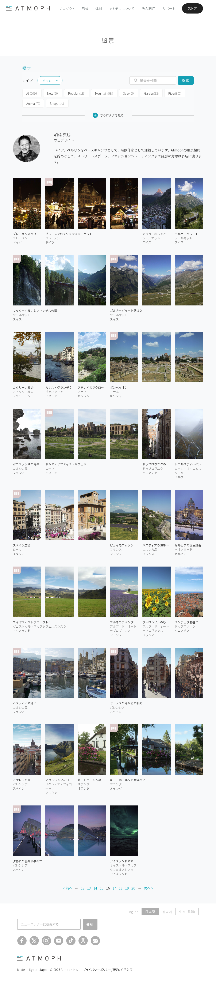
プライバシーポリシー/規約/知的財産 (108, 969)
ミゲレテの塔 (22, 780)
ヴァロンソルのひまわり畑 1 (156, 622)
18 (121, 888)
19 (127, 888)
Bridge (57, 103)
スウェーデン (22, 396)
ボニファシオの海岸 (26, 464)
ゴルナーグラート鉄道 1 (189, 234)
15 (102, 888)
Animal (33, 103)
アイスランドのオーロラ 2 (124, 861)
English (132, 911)
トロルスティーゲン (188, 464)
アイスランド (21, 630)
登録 (90, 924)
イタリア (51, 396)
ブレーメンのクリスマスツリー (27, 234)
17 (114, 888)
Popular (76, 93)
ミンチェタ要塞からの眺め (189, 622)
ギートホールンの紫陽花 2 (127, 780)
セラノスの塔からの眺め (126, 703)
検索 (185, 80)
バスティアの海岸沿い (156, 545)
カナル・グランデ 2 (58, 387)
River (174, 93)
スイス (17, 319)
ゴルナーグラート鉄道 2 (126, 310)
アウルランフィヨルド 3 (59, 780)
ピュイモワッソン (122, 545)
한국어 (167, 911)
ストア (192, 8)
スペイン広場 (21, 545)
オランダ (83, 788)
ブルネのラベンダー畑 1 (124, 622)
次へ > (148, 888)
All (32, 93)
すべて (47, 80)
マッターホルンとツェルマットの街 (156, 234)
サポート (168, 8)
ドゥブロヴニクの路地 (156, 464)
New (52, 93)
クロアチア (149, 473)
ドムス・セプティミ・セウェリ (65, 464)
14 (95, 888)
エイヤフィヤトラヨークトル (32, 622)
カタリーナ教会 (23, 387)
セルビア (180, 554)
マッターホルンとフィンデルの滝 (35, 310)
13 (89, 888)
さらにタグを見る (112, 115)
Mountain (104, 93)
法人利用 (149, 8)
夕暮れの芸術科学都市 (27, 861)
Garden (151, 93)
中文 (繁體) (187, 911)
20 (133, 888)
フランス (19, 473)
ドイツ (17, 242)
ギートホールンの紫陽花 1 (92, 780)
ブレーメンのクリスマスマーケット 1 (70, 234)
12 (83, 888)
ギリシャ (83, 396)
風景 (85, 8)
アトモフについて (122, 8)
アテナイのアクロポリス (92, 387)
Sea (128, 93)
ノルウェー (182, 477)
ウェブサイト (64, 140)
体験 (99, 8)
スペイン (116, 712)
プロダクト (67, 8)
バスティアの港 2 (24, 703)
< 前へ (67, 888)
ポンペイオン (119, 387)
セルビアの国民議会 (188, 545)
